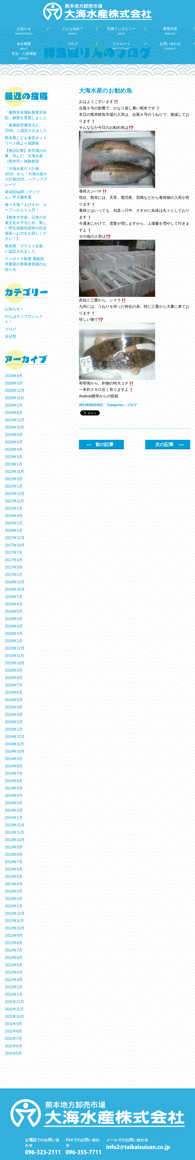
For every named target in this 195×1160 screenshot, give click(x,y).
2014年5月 (14, 788)
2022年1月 (14, 486)
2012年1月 (14, 994)
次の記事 (169, 444)
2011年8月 (13, 1031)
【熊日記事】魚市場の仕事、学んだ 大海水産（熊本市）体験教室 (26, 155)
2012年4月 (14, 972)
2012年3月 (14, 979)
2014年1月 (14, 817)
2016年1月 (14, 641)
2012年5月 (14, 965)
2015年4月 (14, 707)
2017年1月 (14, 574)
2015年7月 (14, 685)
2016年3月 (14, 626)
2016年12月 (15, 582)
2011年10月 (14, 1016)
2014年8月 (14, 766)
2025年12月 (15, 390)
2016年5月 (14, 611)
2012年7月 (14, 950)
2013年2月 (14, 898)
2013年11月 (14, 832)
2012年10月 (15, 928)
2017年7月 (14, 552)
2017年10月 (15, 545)
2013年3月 (14, 891)
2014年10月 (15, 751)
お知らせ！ (14, 309)
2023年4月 (14, 449)
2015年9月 (14, 670)
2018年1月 (14, 530)
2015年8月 (14, 677)
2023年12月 (15, 420)
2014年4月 (14, 795)
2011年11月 (14, 1009)
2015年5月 (14, 700)
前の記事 (100, 444)
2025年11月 (14, 398)
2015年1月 (14, 729)
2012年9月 (14, 935)
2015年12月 (15, 648)
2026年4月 (14, 376)
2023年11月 (14, 427)
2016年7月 (14, 596)
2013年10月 (15, 839)
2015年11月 (14, 655)
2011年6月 (13, 1046)
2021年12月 (15, 493)
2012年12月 (15, 913)
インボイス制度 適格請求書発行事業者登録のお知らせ (26, 263)
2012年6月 (14, 957)
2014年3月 (14, 803)
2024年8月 (14, 412)
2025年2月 (14, 405)
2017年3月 (14, 567)
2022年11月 (14, 471)
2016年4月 (14, 619)
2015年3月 (14, 714)
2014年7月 (14, 773)
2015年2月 (14, 722)
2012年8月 (14, 943)
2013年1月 (14, 906)
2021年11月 (14, 501)
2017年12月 (15, 538)
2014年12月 (15, 736)
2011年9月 (13, 1024)
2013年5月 (14, 876)
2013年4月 (14, 884)
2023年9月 (14, 434)
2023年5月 (14, 442)
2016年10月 (15, 589)
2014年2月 (14, 810)
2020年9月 (14, 515)
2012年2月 (14, 987)
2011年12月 (14, 1002)
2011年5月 (13, 1053)
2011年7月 (13, 1038)
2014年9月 (14, 758)
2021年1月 (14, 508)
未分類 (10, 336)
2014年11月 (14, 744)
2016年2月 (14, 633)
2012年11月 (14, 921)
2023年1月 (14, 464)
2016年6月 (14, 604)
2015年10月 (15, 663)
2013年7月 (14, 862)
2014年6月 (14, 781)
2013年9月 (14, 847)
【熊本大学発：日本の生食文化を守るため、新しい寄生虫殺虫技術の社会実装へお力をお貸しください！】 (26, 228)
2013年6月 (14, 869)
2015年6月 (14, 692)
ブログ (132, 405)
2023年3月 (14, 457)
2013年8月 (14, 854)
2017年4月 (14, 560)
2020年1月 (14, 523)
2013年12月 (15, 825)
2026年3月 (14, 383)
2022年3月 (14, 479)
